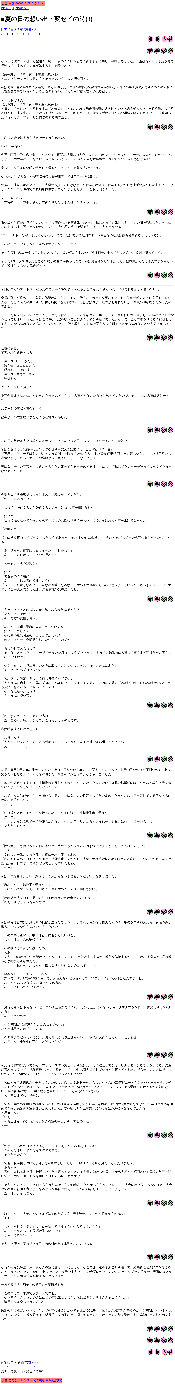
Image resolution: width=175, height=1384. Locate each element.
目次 (14, 29)
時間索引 (25, 29)
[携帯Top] (7, 8)
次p (36, 29)
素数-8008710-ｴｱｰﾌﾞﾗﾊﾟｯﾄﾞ (26, 3)
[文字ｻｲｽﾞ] (22, 8)
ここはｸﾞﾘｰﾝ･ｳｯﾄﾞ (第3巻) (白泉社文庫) (35, 1380)
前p (6, 29)
